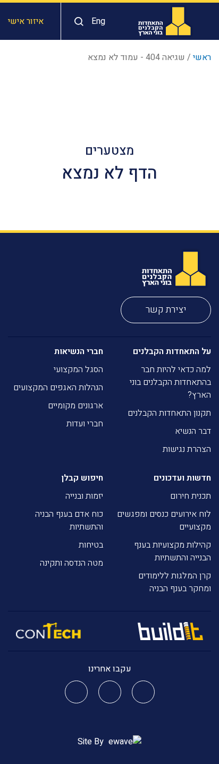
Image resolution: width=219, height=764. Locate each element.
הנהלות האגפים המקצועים (58, 387)
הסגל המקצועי (78, 369)
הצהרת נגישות (187, 449)
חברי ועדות (84, 423)
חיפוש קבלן (82, 478)
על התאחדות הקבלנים (172, 351)
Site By (92, 741)
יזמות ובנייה (84, 496)
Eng (98, 21)
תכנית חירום (190, 496)
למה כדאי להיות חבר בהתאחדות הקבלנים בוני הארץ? (170, 382)
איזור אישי (26, 21)
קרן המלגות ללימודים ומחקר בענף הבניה (174, 582)
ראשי (202, 57)
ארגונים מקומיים (75, 405)
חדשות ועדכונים (182, 478)
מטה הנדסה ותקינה (71, 563)
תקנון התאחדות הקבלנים (169, 413)
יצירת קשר (166, 310)
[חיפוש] (76, 21)
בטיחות (91, 545)
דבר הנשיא (193, 431)
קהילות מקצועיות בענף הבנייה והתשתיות (172, 551)
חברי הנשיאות (78, 351)
